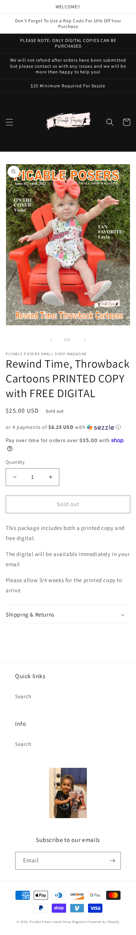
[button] (9, 122)
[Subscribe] (112, 861)
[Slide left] (51, 339)
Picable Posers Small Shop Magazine (58, 921)
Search (23, 696)
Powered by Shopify (103, 921)
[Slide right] (84, 339)
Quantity (15, 462)
